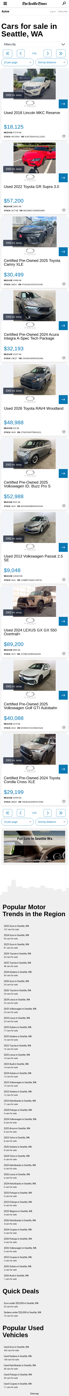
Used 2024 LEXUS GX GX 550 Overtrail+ (30, 632)
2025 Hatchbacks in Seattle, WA (20, 1167)
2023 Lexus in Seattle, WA (17, 1020)
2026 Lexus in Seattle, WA (17, 1176)
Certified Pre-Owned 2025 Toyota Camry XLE (32, 262)
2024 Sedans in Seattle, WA (18, 974)
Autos (5, 11)
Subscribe (62, 11)
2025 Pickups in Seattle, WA (18, 1194)
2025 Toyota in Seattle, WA (17, 964)
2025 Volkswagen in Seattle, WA (20, 1010)
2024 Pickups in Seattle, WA (18, 1112)
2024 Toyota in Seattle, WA (17, 955)
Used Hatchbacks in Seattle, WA (20, 1367)
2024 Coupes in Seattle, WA (18, 1231)
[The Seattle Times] (34, 4)
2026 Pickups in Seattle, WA (18, 1240)
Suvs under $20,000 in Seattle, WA (21, 1305)
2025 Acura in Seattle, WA (17, 1130)
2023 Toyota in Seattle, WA (17, 1047)
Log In (53, 11)
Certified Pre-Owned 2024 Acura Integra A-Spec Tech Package (31, 336)
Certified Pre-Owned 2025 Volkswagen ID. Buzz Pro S (27, 484)
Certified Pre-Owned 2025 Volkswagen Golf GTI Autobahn (30, 706)
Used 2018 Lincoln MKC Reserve (32, 113)
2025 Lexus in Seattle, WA (17, 1056)
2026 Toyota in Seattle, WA (17, 992)
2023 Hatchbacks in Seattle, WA (20, 1102)
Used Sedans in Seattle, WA (18, 1358)
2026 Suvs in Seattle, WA (16, 983)
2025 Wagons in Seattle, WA (18, 1213)
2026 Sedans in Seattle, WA (18, 1148)
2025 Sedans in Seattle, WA (18, 1038)
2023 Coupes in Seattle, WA (18, 1259)
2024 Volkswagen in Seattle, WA (20, 1121)
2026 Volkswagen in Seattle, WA (20, 1250)
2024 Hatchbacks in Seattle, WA (20, 1185)
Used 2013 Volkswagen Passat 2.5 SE (33, 558)
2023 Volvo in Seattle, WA (17, 1139)
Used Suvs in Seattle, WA (16, 1349)
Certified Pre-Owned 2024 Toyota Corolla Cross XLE (32, 780)
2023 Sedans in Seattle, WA (18, 1093)
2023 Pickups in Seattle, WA (18, 1204)
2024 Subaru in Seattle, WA (17, 1075)
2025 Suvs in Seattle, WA (16, 928)
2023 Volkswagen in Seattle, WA (20, 1084)
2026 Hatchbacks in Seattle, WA (20, 1222)
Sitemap (34, 1393)
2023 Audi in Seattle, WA (16, 1066)
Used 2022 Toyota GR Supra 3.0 (31, 187)
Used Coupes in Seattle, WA (18, 1385)
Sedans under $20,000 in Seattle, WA (22, 1314)
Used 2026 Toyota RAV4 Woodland (33, 408)
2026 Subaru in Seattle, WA (17, 1268)
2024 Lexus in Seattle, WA (17, 1001)
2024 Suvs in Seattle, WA (16, 937)
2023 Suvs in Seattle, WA (16, 946)
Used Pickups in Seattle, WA (18, 1376)
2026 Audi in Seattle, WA (16, 1277)
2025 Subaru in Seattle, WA (17, 1029)
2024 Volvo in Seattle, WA (17, 1158)
